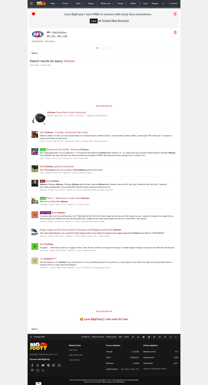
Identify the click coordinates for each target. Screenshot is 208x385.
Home (126, 336)
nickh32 (43, 221)
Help (120, 336)
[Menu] (31, 3)
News (53, 3)
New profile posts (75, 355)
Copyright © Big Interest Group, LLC (43, 354)
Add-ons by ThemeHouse (92, 382)
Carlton (87, 204)
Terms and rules (98, 336)
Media (133, 3)
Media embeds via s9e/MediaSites (113, 382)
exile (42, 158)
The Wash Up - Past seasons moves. (96, 267)
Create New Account (115, 21)
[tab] (97, 48)
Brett (46, 244)
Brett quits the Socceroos (57, 166)
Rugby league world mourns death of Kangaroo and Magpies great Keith (80, 229)
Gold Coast (83, 158)
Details (136, 380)
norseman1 (44, 267)
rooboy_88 (44, 250)
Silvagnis (43, 190)
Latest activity (74, 360)
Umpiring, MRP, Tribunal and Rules (94, 141)
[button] (57, 3)
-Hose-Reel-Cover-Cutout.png (66, 112)
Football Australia (85, 172)
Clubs (78, 3)
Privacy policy (111, 336)
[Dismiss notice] (175, 13)
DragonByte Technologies (124, 380)
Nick (50, 181)
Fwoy (42, 172)
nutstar (42, 141)
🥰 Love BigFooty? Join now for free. (104, 319)
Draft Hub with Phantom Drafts (92, 221)
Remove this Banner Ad (104, 105)
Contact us (86, 336)
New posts (73, 350)
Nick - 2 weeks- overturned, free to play (64, 132)
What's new (105, 3)
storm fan (43, 236)
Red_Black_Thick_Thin (130, 369)
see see (50, 115)
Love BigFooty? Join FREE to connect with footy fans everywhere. (108, 14)
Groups (121, 3)
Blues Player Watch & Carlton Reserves (97, 190)
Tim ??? (48, 258)
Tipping (91, 3)
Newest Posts (75, 345)
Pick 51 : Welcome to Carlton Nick (65, 198)
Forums (65, 3)
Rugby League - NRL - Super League (95, 236)
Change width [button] (39, 336)
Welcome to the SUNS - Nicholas (65, 149)
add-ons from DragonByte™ (98, 380)
